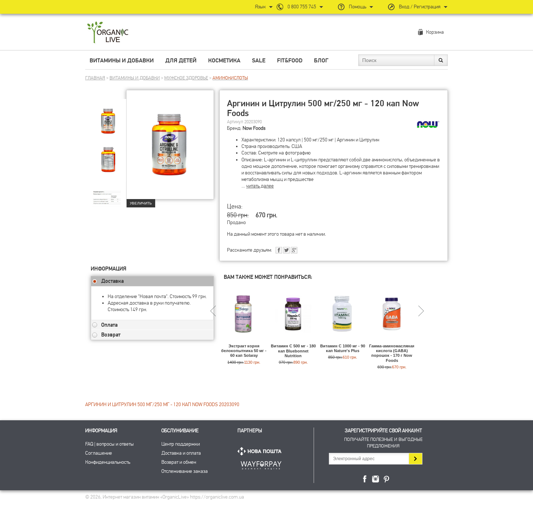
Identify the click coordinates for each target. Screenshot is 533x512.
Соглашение (98, 453)
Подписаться (415, 458)
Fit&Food (289, 60)
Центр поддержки (180, 444)
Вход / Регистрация (420, 7)
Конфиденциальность (107, 462)
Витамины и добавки (122, 60)
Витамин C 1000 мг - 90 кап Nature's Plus (342, 348)
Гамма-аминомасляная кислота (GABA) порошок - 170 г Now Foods (391, 353)
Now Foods (254, 128)
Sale (258, 60)
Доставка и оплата (181, 453)
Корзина (435, 32)
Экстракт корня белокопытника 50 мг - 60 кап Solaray (243, 351)
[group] (108, 116)
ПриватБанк (261, 464)
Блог (321, 60)
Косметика (224, 60)
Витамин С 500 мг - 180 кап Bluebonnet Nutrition (293, 351)
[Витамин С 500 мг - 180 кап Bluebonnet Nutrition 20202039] (293, 340)
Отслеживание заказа (184, 471)
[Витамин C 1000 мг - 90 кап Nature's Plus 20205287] (342, 340)
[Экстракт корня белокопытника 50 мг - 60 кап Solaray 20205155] (244, 340)
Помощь (357, 7)
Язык (260, 7)
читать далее (260, 186)
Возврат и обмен (178, 462)
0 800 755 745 (302, 7)
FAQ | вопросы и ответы (109, 444)
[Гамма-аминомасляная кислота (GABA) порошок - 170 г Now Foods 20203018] (392, 340)
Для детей (181, 60)
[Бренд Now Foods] (428, 124)
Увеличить (141, 203)
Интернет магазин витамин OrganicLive (108, 33)
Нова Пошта (261, 451)
